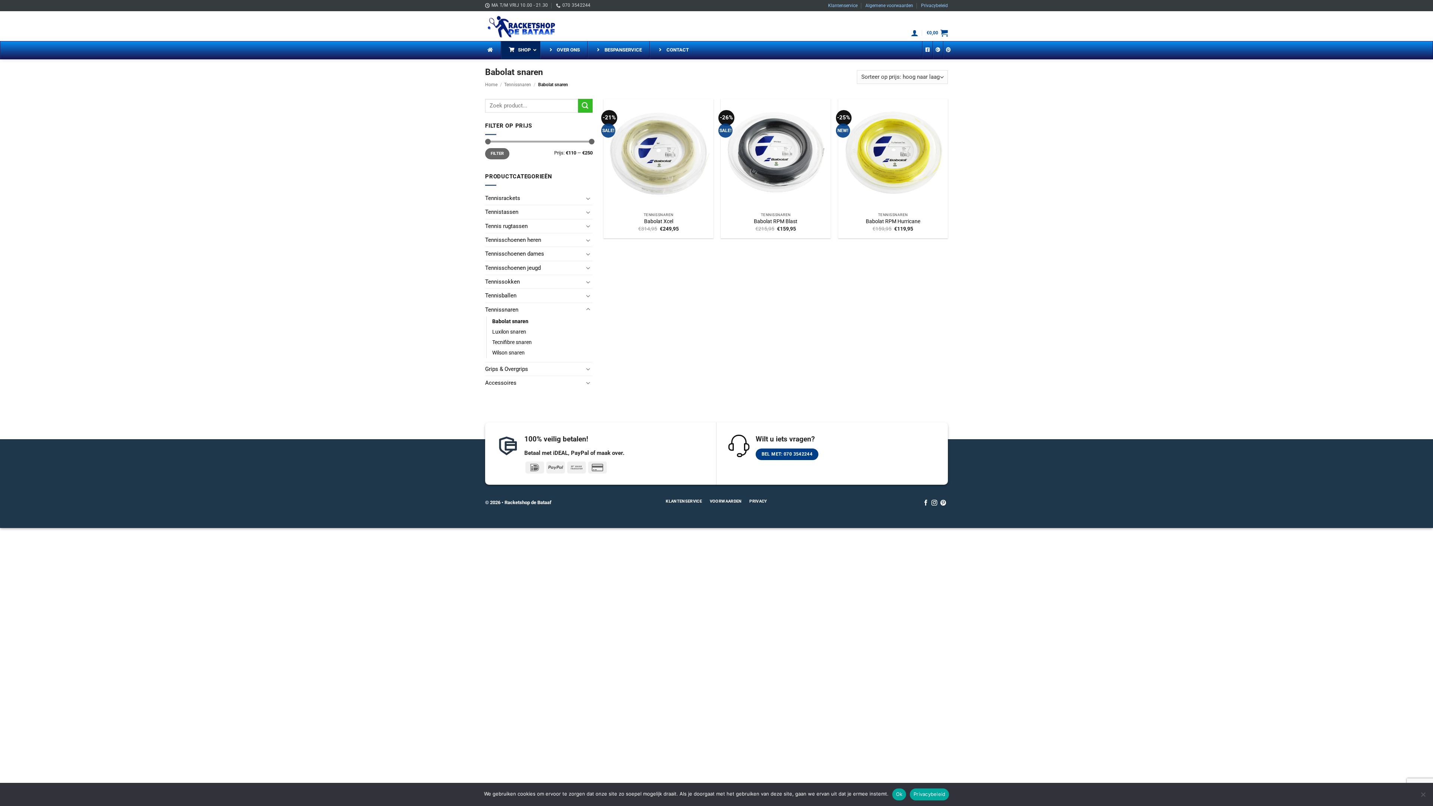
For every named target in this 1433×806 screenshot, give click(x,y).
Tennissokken (502, 281)
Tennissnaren (517, 84)
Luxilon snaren (509, 332)
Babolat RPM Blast (775, 221)
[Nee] (1422, 797)
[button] (914, 33)
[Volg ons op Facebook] (926, 503)
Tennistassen (501, 212)
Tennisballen (500, 295)
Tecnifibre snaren (512, 342)
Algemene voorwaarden (889, 5)
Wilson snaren (508, 353)
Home (491, 84)
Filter (497, 153)
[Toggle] (588, 198)
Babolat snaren (510, 321)
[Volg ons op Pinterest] (943, 503)
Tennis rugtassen (506, 226)
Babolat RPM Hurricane (893, 221)
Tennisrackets (502, 198)
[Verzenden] (585, 106)
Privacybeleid (934, 5)
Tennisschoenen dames (514, 253)
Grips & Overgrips (506, 369)
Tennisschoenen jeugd (513, 268)
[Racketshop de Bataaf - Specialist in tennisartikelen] (522, 26)
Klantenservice (843, 5)
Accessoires (500, 382)
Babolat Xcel (658, 221)
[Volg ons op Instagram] (934, 503)
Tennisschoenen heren (513, 240)
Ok (899, 794)
